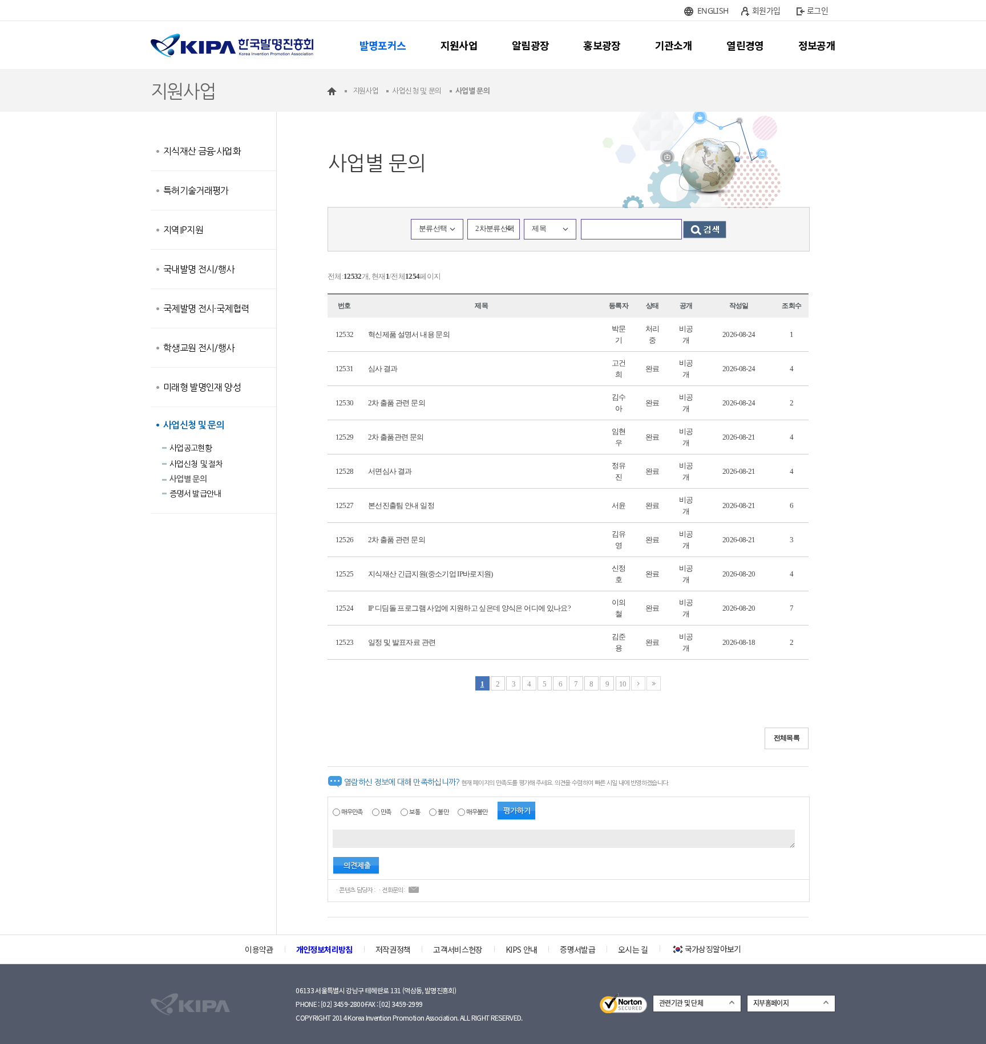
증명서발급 (577, 949)
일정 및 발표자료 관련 (401, 642)
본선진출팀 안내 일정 (401, 505)
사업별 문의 (188, 479)
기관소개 (673, 45)
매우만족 (351, 812)
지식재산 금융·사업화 (202, 151)
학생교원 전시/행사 (199, 347)
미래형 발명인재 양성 (202, 387)
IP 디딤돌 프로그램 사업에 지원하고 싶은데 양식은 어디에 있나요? (469, 608)
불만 (443, 812)
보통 (414, 812)
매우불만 (476, 812)
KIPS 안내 (521, 949)
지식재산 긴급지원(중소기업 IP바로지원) (430, 574)
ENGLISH (712, 10)
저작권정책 (393, 949)
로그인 (817, 10)
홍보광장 (601, 45)
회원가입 (766, 10)
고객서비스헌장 (457, 949)
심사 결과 (383, 368)
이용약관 (259, 949)
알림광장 (530, 45)
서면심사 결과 (389, 471)
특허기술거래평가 (196, 190)
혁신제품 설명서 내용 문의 (409, 334)
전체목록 (786, 738)
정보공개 (816, 45)
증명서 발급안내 (195, 494)
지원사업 (459, 45)
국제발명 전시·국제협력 (206, 308)
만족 (386, 812)
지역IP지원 (183, 229)
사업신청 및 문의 (193, 425)
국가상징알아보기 (713, 948)
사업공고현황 (190, 448)
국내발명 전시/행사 (199, 269)
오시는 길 (633, 949)
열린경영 (744, 45)
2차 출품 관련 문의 (396, 403)
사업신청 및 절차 (196, 464)
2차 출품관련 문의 (396, 437)
